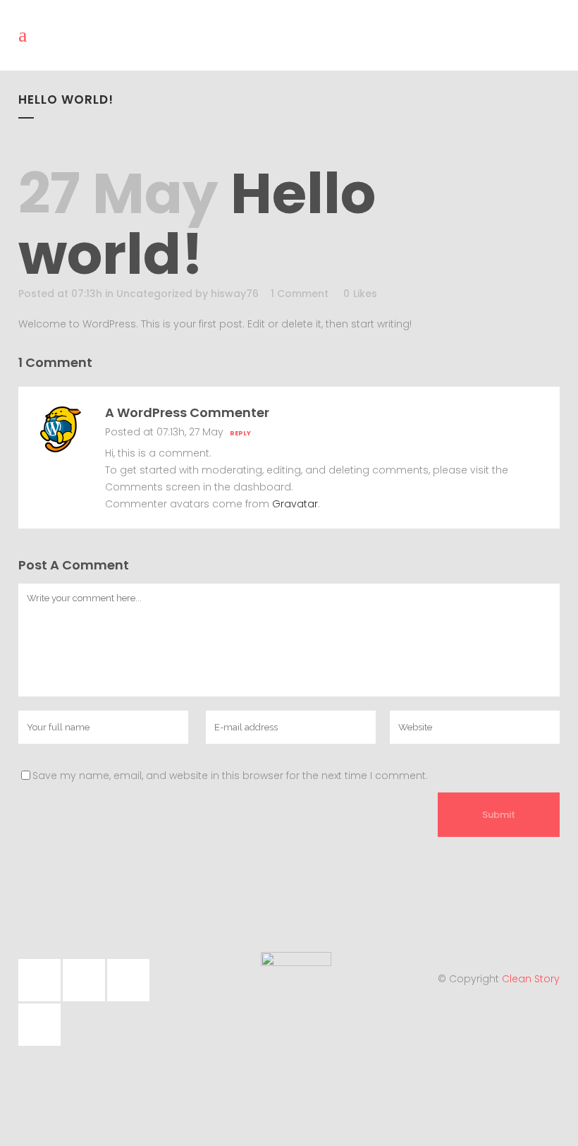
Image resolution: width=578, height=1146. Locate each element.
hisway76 (235, 293)
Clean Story (531, 979)
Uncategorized (154, 293)
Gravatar (295, 504)
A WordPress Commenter (187, 412)
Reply (240, 433)
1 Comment (299, 293)
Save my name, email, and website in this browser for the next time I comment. (230, 775)
